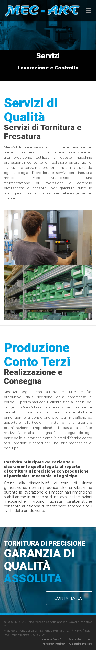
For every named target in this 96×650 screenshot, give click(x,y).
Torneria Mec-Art (52, 639)
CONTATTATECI (69, 598)
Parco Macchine (79, 639)
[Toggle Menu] (88, 11)
